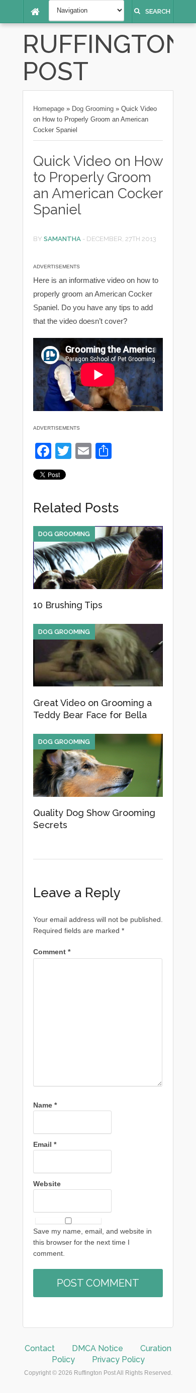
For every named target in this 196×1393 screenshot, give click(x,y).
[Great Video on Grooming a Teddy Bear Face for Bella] (98, 684)
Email (44, 1144)
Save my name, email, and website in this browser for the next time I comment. (92, 1242)
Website (47, 1184)
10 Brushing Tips (68, 605)
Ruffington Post (103, 57)
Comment (51, 952)
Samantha (62, 239)
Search (157, 11)
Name (45, 1105)
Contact (40, 1348)
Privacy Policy (118, 1359)
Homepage (48, 108)
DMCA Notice (97, 1348)
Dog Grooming (93, 108)
